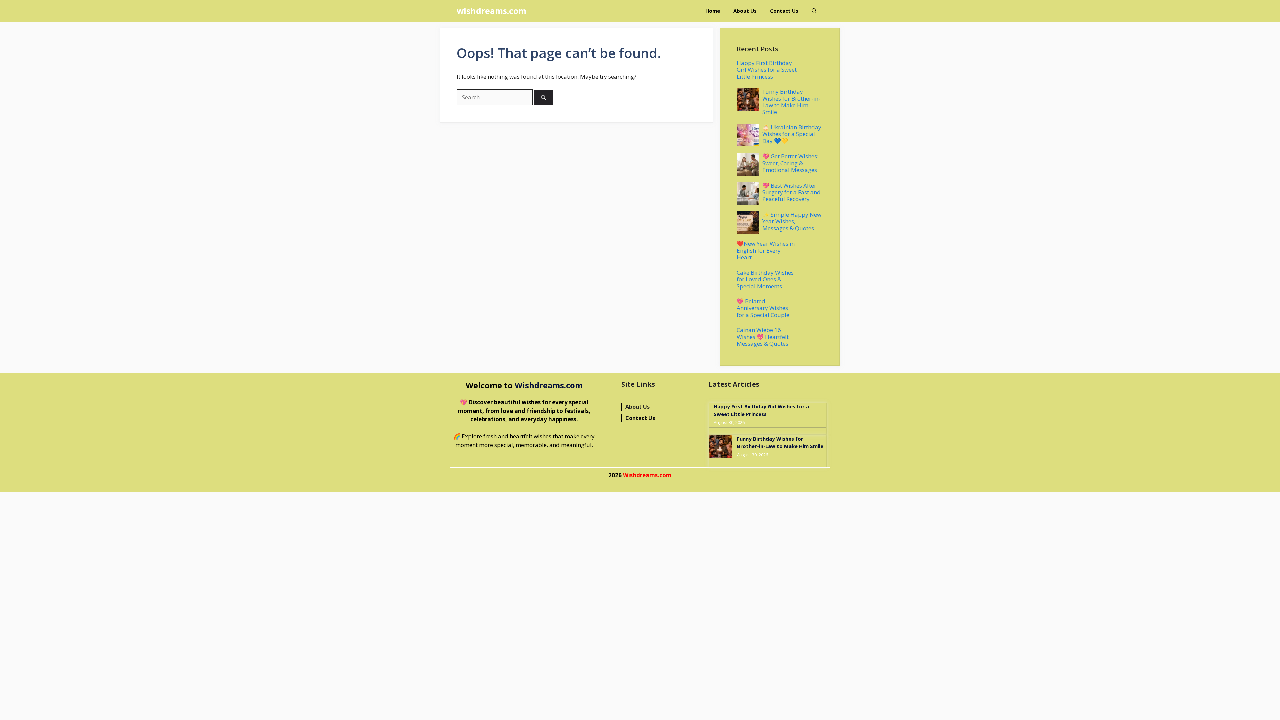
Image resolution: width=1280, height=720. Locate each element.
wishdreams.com (491, 10)
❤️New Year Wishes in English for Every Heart (766, 250)
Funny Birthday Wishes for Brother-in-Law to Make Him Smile (791, 102)
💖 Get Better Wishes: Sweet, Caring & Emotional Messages (790, 163)
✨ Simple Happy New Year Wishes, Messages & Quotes (791, 221)
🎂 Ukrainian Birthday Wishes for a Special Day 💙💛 (791, 134)
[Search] (543, 97)
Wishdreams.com (549, 385)
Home (712, 10)
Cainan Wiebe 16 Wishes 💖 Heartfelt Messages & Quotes (763, 336)
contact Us (640, 418)
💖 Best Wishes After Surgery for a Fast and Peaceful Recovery (791, 192)
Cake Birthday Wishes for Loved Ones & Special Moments (765, 279)
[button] (814, 11)
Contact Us (784, 10)
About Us (745, 10)
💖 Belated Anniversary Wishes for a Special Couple (763, 308)
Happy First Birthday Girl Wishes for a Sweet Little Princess (767, 69)
